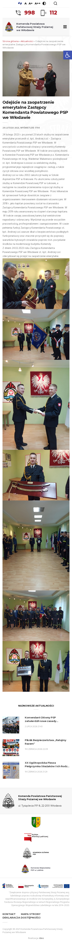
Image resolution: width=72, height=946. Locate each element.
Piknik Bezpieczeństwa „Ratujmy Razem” (45, 741)
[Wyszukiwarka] (55, 3)
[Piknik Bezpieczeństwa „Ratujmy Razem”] (11, 747)
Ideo (41, 938)
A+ (31, 3)
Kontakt (9, 914)
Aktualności (27, 41)
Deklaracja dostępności (22, 917)
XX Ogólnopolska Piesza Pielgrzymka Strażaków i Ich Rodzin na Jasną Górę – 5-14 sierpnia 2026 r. (47, 764)
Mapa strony (31, 914)
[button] (67, 55)
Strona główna (11, 41)
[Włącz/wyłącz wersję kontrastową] (44, 3)
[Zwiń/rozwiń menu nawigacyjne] (64, 27)
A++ (38, 3)
